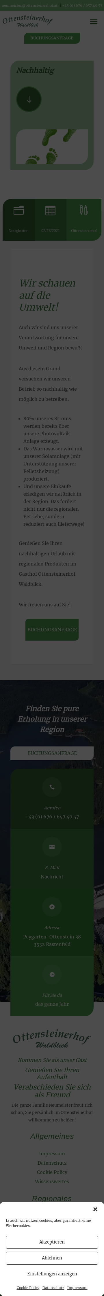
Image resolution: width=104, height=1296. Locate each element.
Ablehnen (52, 1258)
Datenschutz (53, 1288)
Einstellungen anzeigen (52, 1274)
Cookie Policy (28, 1288)
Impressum (77, 1288)
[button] (95, 1209)
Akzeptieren (52, 1242)
